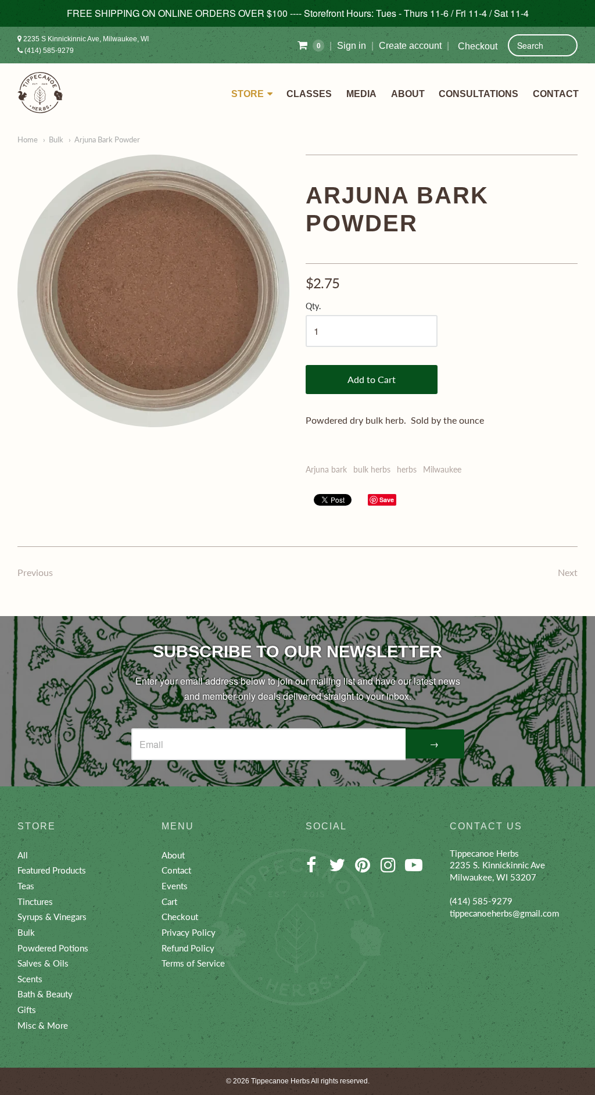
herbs (407, 469)
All (22, 855)
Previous (35, 572)
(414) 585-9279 (48, 50)
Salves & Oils (43, 963)
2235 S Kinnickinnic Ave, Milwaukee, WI (85, 39)
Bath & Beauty (45, 994)
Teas (25, 886)
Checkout (477, 46)
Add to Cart (371, 379)
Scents (29, 979)
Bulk (56, 139)
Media (361, 94)
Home (27, 139)
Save (386, 499)
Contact (556, 94)
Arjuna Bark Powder (107, 139)
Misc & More (42, 1025)
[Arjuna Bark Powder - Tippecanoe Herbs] (153, 291)
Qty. (313, 306)
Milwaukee (442, 469)
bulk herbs (371, 469)
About (408, 94)
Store (247, 94)
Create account (410, 46)
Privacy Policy (189, 932)
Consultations (478, 94)
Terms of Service (193, 963)
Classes (309, 94)
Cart (169, 901)
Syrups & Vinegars (52, 916)
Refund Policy (188, 948)
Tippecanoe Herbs (280, 1081)
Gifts (26, 1009)
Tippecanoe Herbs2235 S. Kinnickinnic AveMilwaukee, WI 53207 (497, 865)
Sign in (351, 46)
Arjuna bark (326, 469)
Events (175, 886)
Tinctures (35, 901)
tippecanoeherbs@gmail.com (504, 913)
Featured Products (51, 870)
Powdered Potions (52, 948)
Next (568, 572)
